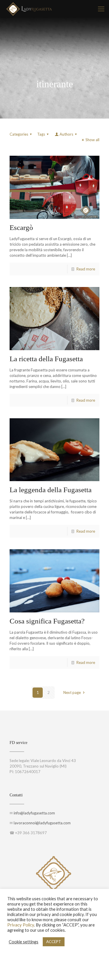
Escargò (21, 227)
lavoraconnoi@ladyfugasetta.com (42, 823)
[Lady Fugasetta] (29, 8)
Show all (92, 139)
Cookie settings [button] (23, 941)
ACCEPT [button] (53, 941)
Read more (85, 269)
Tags (41, 134)
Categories (19, 134)
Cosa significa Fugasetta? (47, 621)
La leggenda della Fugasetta (51, 490)
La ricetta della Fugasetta (46, 359)
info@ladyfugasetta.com (34, 813)
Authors (66, 134)
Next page (72, 692)
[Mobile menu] (101, 9)
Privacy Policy (20, 924)
